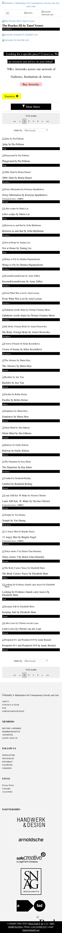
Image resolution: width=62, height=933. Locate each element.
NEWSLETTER (8, 755)
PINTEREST (7, 761)
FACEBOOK (7, 765)
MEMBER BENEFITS (11, 731)
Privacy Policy (8, 785)
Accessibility (7, 791)
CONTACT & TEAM (10, 704)
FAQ (4, 708)
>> (47, 121)
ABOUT (5, 701)
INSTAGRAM (8, 758)
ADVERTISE (7, 734)
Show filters (32, 107)
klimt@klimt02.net (31, 930)
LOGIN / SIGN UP (10, 738)
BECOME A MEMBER (11, 728)
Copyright (6, 788)
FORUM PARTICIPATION (13, 711)
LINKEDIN (7, 768)
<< (14, 121)
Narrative (10, 96)
